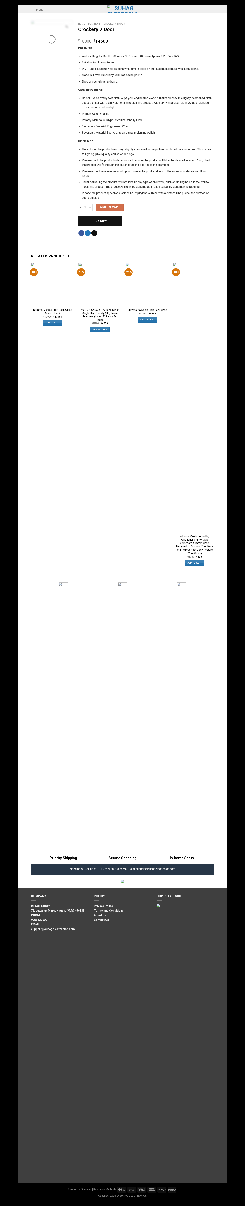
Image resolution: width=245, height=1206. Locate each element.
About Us (100, 915)
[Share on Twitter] (88, 233)
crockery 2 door (114, 23)
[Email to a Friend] (94, 233)
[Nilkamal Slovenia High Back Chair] (147, 284)
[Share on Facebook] (81, 233)
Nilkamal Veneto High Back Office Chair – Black (52, 311)
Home (81, 23)
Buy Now (100, 221)
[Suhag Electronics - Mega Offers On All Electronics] (122, 9)
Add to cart (110, 207)
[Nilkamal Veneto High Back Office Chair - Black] (52, 284)
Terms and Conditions (109, 910)
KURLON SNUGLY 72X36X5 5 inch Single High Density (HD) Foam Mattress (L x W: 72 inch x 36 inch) (100, 315)
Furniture (94, 23)
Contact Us (101, 920)
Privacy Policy (103, 906)
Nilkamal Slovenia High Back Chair (147, 310)
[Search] (212, 9)
